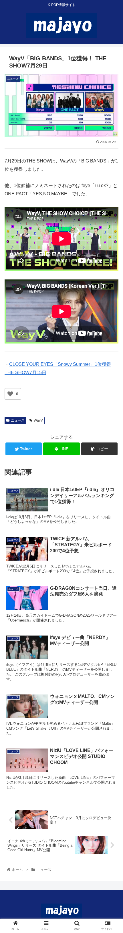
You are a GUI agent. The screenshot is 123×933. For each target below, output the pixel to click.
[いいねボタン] (10, 394)
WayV (38, 420)
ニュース (18, 420)
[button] (111, 639)
